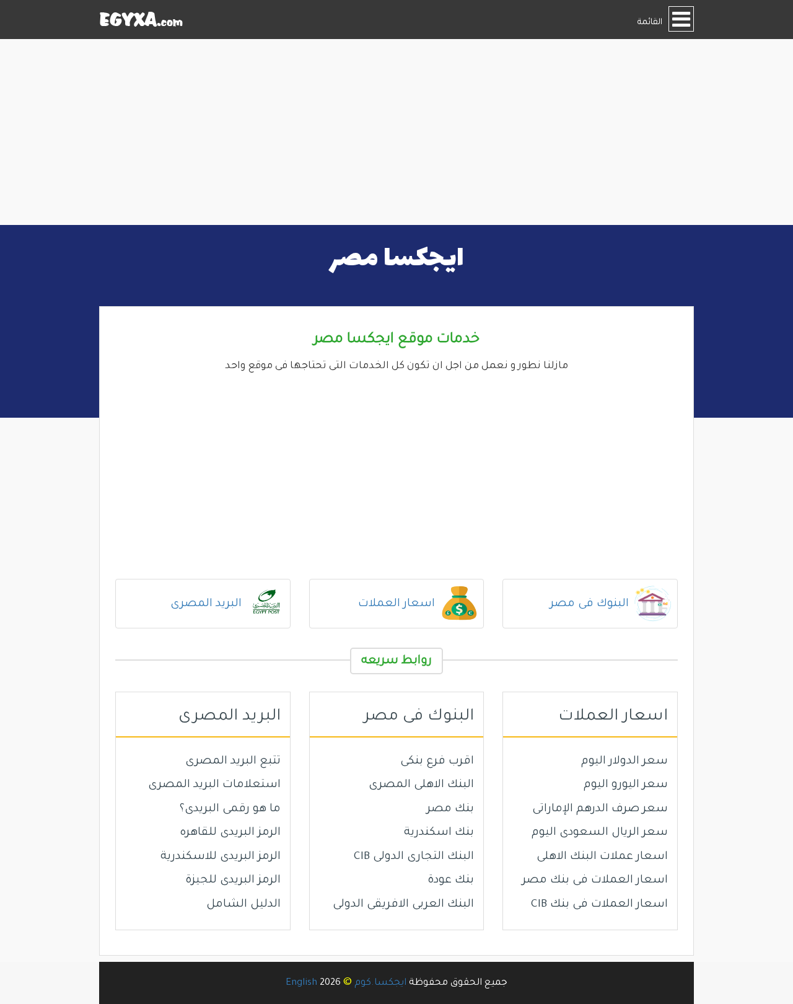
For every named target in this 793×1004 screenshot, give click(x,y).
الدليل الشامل (243, 905)
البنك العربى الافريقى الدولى (403, 905)
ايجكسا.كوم (380, 983)
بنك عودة (450, 880)
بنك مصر (450, 809)
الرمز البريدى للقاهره (230, 833)
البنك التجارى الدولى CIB (414, 857)
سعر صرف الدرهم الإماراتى (600, 809)
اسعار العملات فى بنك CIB (599, 905)
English (301, 983)
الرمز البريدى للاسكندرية (220, 857)
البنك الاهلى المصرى (421, 785)
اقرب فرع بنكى (437, 761)
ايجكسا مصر (397, 259)
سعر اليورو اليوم (626, 785)
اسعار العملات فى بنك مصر (595, 880)
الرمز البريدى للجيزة (233, 880)
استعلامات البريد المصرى (214, 785)
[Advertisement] (396, 132)
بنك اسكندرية (439, 833)
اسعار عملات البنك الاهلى (602, 857)
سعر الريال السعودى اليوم (600, 833)
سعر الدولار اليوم (624, 761)
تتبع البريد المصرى (233, 761)
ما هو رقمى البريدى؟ (230, 809)
